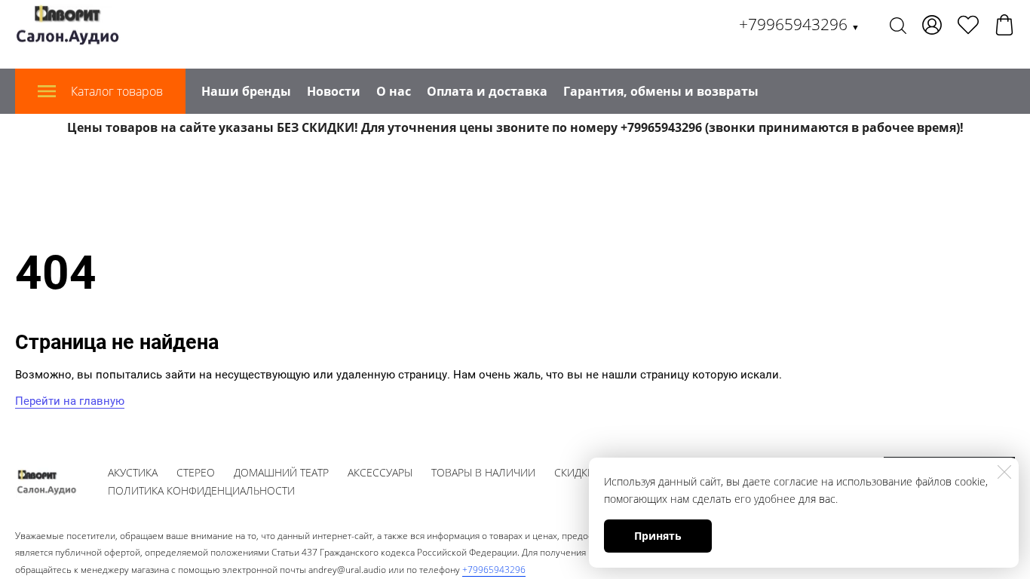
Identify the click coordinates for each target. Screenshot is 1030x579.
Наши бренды (246, 91)
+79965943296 (799, 24)
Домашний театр (281, 472)
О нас (393, 91)
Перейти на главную (69, 401)
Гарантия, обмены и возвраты (661, 91)
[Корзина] (1004, 24)
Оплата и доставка (487, 91)
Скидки (574, 472)
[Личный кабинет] (932, 24)
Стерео (195, 472)
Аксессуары (380, 472)
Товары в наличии (483, 472)
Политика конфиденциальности (201, 490)
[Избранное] (968, 24)
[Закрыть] (1004, 472)
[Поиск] (898, 25)
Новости (333, 91)
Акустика (133, 472)
